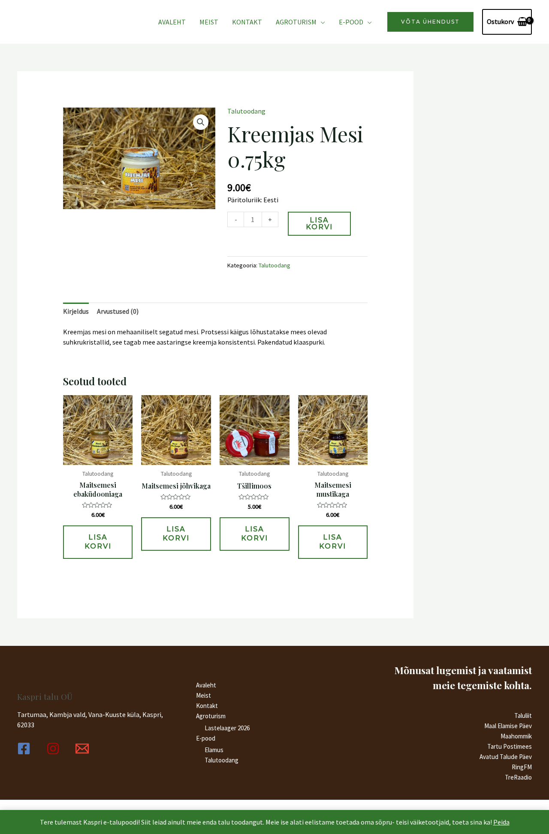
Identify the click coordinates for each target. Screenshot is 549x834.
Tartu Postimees (509, 746)
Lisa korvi (319, 223)
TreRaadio (518, 777)
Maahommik (516, 736)
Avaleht (172, 22)
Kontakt (247, 22)
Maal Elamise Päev (508, 726)
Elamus (214, 750)
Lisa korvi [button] (98, 541)
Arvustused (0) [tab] (118, 311)
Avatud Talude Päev (506, 757)
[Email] (82, 748)
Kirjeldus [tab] (76, 311)
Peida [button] (501, 822)
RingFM (522, 767)
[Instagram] (53, 748)
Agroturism (296, 22)
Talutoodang (246, 111)
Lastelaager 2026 (227, 728)
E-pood (351, 22)
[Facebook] (23, 748)
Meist (208, 22)
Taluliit (523, 715)
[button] (200, 122)
